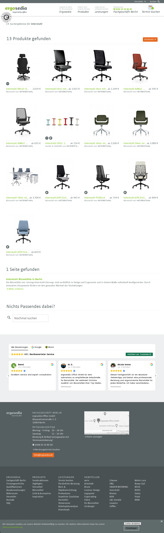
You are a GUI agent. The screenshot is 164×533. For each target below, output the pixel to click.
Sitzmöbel (37, 487)
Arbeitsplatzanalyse (68, 506)
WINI (137, 500)
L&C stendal (115, 500)
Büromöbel (37, 490)
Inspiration (37, 497)
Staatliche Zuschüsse (68, 497)
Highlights (37, 484)
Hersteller (138, 2)
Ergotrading (90, 497)
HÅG (112, 484)
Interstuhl (114, 490)
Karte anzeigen (106, 422)
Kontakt (10, 500)
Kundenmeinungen (15, 490)
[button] (37, 347)
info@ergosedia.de (43, 455)
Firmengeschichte (15, 484)
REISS (137, 487)
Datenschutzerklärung (12, 527)
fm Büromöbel (91, 503)
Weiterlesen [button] (66, 387)
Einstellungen (131, 528)
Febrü (87, 500)
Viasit (137, 497)
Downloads (63, 510)
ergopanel (89, 493)
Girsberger (89, 506)
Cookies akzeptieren (132, 524)
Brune (87, 487)
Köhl (112, 497)
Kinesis (113, 493)
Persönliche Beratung (69, 484)
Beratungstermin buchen (47, 449)
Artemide (89, 484)
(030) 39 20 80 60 (44, 445)
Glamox (113, 480)
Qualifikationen (14, 487)
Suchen (153, 2)
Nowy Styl (140, 484)
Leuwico (114, 503)
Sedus (137, 493)
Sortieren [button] (149, 39)
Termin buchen (151, 11)
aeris (86, 480)
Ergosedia (16, 10)
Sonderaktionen (40, 480)
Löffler (113, 506)
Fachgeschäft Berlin (125, 9)
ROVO (137, 490)
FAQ (8, 503)
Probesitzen (64, 493)
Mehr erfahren (16, 289)
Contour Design (92, 490)
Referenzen (12, 493)
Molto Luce (140, 480)
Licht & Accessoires (41, 493)
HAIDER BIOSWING (119, 487)
